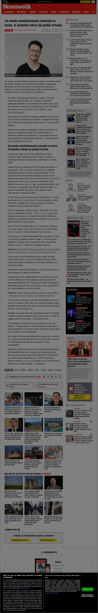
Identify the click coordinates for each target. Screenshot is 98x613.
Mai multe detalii (25, 588)
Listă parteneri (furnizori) (51, 593)
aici (25, 602)
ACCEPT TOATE (87, 589)
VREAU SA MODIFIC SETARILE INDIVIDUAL (87, 595)
